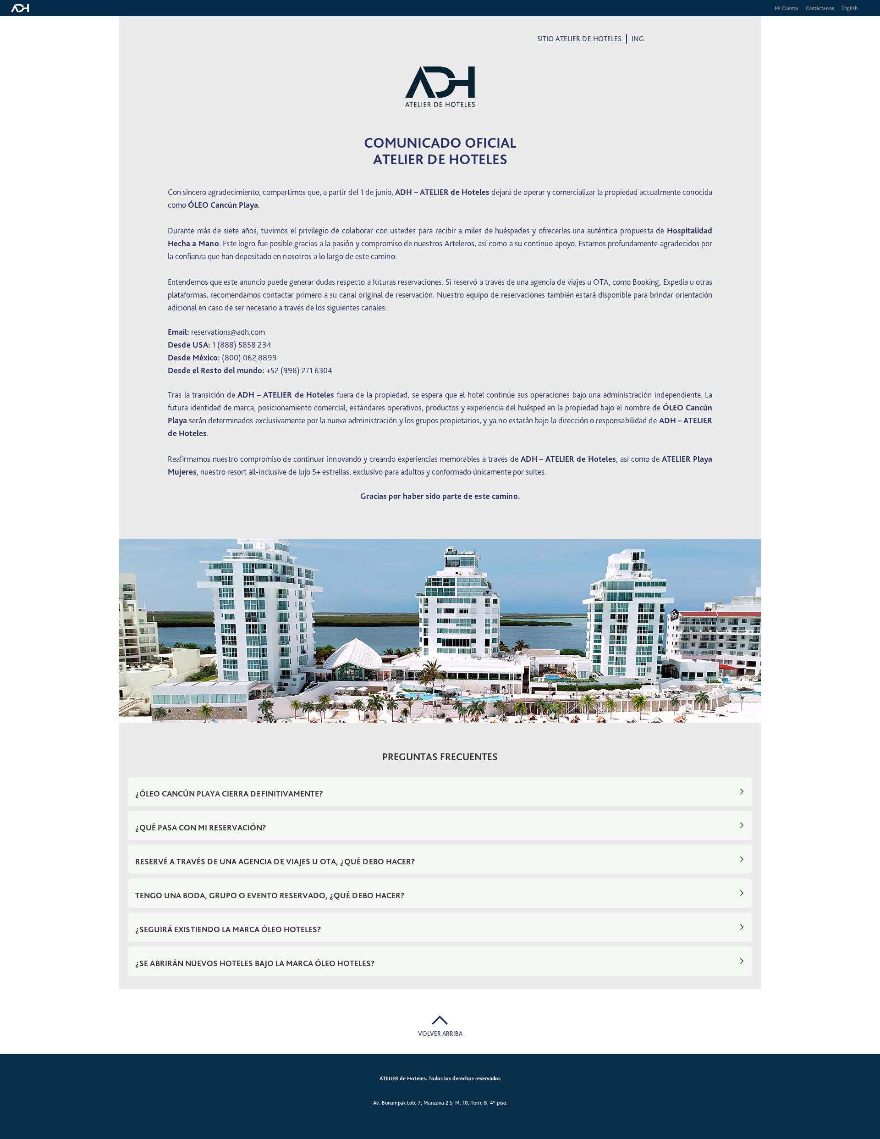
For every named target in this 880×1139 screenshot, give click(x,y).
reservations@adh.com (228, 332)
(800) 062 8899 (249, 357)
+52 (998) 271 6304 (299, 370)
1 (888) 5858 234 (241, 344)
